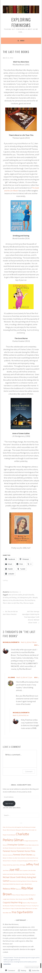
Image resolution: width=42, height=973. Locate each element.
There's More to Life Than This (13, 603)
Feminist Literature (8, 855)
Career (32, 830)
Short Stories (19, 899)
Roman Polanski (16, 895)
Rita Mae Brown (18, 600)
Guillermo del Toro (30, 858)
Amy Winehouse (26, 827)
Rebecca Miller (9, 888)
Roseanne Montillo (25, 895)
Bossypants (19, 830)
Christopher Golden (15, 844)
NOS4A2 (11, 884)
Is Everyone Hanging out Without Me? (26, 861)
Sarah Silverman (11, 899)
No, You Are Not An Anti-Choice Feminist (10, 613)
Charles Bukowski (11, 835)
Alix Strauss (9, 827)
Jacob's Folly (16, 865)
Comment (28, 771)
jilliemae (11, 677)
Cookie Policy (7, 964)
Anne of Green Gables (15, 595)
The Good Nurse (29, 600)
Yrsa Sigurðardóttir (22, 912)
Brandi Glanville (28, 595)
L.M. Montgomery (22, 597)
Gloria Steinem (21, 858)
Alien (4, 827)
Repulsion (18, 889)
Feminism (29, 848)
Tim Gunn (28, 905)
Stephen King (16, 902)
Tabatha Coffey (26, 902)
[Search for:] (21, 815)
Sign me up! (9, 803)
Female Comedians (21, 848)
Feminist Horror (9, 851)
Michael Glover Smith (12, 877)
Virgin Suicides (15, 908)
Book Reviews (14, 592)
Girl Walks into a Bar (12, 858)
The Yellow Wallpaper (20, 905)
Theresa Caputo (28, 603)
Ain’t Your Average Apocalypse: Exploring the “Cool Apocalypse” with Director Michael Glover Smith (30, 617)
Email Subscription (21, 785)
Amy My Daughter (16, 827)
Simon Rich (26, 899)
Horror (9, 861)
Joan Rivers (6, 870)
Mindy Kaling (26, 877)
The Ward (12, 905)
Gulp (36, 858)
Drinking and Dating (9, 597)
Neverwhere (13, 881)
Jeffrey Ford (32, 864)
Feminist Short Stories (22, 854)
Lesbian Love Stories (8, 874)
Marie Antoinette (18, 874)
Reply (36, 645)
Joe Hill (14, 870)
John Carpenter (24, 870)
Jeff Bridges (22, 865)
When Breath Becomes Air (25, 908)
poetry (22, 884)
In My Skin (13, 861)
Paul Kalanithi (17, 884)
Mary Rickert (26, 874)
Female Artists (12, 848)
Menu (22, 41)
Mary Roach (32, 874)
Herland (5, 861)
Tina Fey (34, 905)
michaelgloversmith (11, 642)
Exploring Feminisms (21, 22)
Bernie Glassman (11, 830)
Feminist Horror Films (26, 851)
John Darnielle (32, 870)
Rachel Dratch (28, 884)
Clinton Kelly (28, 845)
